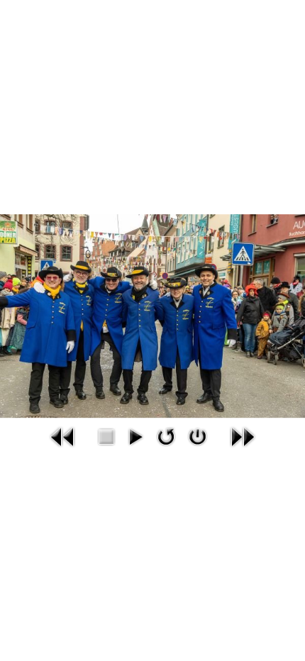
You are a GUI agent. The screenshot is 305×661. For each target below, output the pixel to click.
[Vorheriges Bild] (63, 437)
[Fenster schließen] (198, 436)
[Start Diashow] (135, 436)
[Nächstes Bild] (242, 437)
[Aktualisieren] (166, 436)
